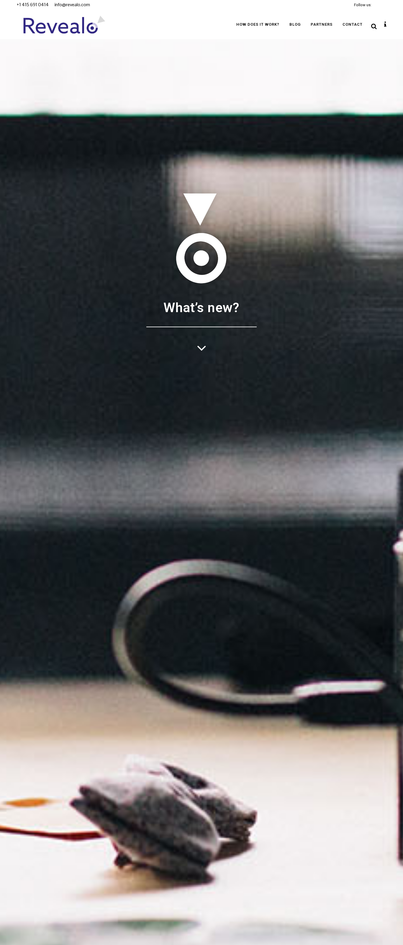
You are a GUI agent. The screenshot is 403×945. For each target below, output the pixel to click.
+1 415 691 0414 (33, 4)
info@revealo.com (72, 4)
